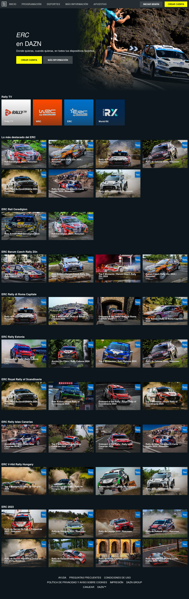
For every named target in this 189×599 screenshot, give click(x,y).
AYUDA (62, 577)
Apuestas (100, 4)
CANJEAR (88, 587)
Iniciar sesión (151, 4)
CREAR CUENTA (176, 4)
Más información (76, 4)
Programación (31, 4)
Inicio (12, 4)
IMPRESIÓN (116, 582)
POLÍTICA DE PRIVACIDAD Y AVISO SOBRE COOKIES (77, 582)
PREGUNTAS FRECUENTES (85, 577)
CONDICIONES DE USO (117, 577)
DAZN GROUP (134, 582)
